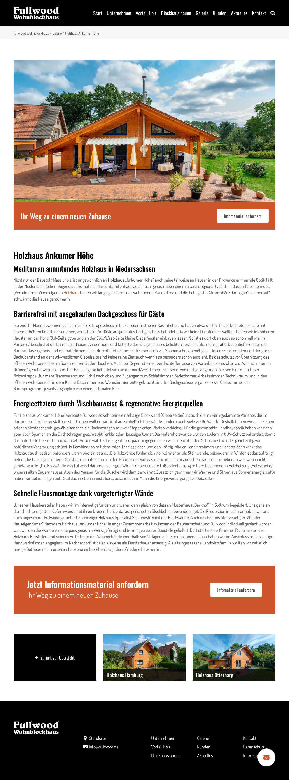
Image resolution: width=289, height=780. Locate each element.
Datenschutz (254, 747)
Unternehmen (119, 12)
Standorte (97, 738)
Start (97, 12)
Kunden (219, 12)
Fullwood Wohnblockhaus (31, 33)
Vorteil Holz (146, 12)
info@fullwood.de (103, 747)
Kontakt (259, 12)
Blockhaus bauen (176, 12)
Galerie (202, 12)
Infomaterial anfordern (243, 216)
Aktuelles (239, 12)
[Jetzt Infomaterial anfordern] (266, 757)
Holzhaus (71, 292)
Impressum (253, 755)
